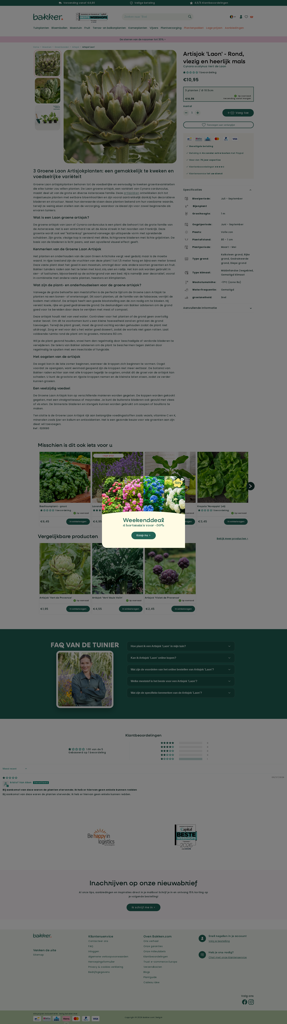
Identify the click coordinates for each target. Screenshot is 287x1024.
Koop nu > (144, 535)
